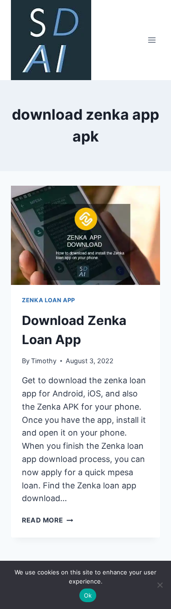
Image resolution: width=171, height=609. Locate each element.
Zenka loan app (48, 300)
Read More (47, 520)
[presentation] (85, 235)
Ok (88, 595)
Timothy (44, 361)
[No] (159, 584)
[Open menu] (151, 40)
